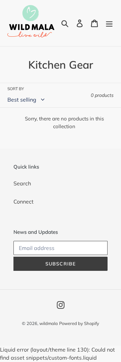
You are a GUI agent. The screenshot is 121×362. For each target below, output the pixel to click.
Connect (23, 201)
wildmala (48, 323)
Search (22, 183)
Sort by (15, 88)
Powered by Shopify (79, 323)
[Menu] (109, 23)
